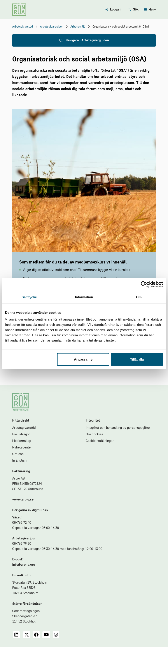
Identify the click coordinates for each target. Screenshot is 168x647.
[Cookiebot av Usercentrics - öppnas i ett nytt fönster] (144, 284)
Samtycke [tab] (29, 297)
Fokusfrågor (21, 434)
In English (19, 460)
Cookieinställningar (100, 441)
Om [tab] (139, 297)
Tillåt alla (137, 359)
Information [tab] (84, 297)
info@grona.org (23, 565)
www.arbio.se (22, 499)
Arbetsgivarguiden (51, 26)
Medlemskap (21, 441)
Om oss (18, 454)
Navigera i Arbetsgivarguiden (87, 40)
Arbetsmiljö (77, 26)
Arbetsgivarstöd (22, 26)
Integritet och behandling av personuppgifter (118, 428)
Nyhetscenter (22, 447)
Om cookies (94, 434)
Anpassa (80, 359)
